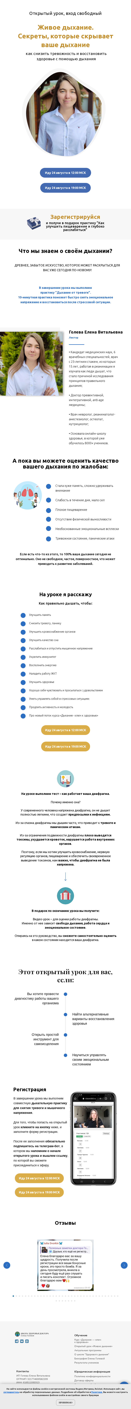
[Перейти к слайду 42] (74, 1301)
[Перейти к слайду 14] (53, 1296)
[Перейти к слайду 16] (59, 1296)
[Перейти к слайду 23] (81, 1296)
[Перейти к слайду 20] (71, 1296)
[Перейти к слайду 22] (77, 1296)
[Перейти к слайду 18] (65, 1296)
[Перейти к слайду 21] (74, 1296)
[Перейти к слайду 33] (111, 1296)
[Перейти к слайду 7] (31, 1296)
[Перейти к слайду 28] (96, 1296)
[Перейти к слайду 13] (50, 1296)
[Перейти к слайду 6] (28, 1296)
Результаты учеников (86, 1362)
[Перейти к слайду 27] (93, 1296)
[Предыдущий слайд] (6, 1265)
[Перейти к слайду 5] (25, 1296)
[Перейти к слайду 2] (16, 1296)
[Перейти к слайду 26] (90, 1296)
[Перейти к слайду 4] (22, 1296)
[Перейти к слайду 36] (56, 1301)
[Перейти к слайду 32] (108, 1296)
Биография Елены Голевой (89, 1358)
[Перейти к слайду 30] (102, 1296)
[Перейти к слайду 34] (114, 1296)
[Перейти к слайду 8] (34, 1296)
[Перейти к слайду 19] (68, 1296)
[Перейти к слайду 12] (47, 1296)
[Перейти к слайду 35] (117, 1296)
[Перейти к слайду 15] (56, 1296)
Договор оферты (83, 1380)
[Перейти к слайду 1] (13, 1296)
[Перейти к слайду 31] (105, 1296)
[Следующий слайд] (124, 1265)
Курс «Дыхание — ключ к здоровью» (87, 1341)
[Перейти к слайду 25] (87, 1296)
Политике (96, 1392)
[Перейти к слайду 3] (19, 1296)
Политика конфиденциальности (92, 1376)
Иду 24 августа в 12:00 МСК (65, 172)
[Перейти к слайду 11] (44, 1296)
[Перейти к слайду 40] (68, 1301)
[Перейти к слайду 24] (84, 1296)
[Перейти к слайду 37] (59, 1301)
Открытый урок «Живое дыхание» (93, 1346)
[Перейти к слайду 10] (41, 1296)
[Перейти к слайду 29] (99, 1296)
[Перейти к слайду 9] (38, 1296)
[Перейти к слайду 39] (65, 1301)
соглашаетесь (11, 1392)
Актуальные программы (87, 1350)
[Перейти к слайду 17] (62, 1296)
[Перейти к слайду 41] (71, 1301)
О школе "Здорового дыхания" (91, 1354)
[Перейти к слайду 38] (62, 1301)
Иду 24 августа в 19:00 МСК (65, 187)
